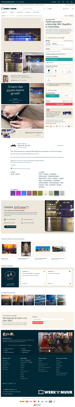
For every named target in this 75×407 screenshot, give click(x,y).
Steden (40, 174)
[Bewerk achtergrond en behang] (42, 21)
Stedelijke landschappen (53, 176)
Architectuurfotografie (43, 182)
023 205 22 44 (23, 345)
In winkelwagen (60, 104)
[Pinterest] (9, 383)
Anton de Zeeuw (51, 19)
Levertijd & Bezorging (26, 350)
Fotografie (61, 178)
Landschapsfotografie (54, 182)
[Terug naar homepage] (8, 8)
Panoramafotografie (48, 180)
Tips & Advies (36, 12)
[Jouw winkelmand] (72, 9)
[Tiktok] (15, 383)
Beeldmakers (20, 12)
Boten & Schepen (42, 178)
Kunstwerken (4, 12)
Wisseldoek (51, 62)
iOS (20, 80)
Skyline (61, 182)
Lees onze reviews (15, 102)
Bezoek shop (60, 145)
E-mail (30, 345)
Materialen (28, 12)
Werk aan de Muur (61, 358)
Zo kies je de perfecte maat (68, 49)
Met (67, 95)
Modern (40, 180)
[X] (13, 383)
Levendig (17, 174)
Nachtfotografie (56, 180)
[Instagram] (7, 383)
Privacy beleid (50, 398)
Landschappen (53, 174)
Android (24, 80)
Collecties (12, 12)
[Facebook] (11, 383)
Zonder (53, 95)
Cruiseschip (41, 184)
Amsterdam (46, 174)
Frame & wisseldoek (53, 59)
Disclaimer (33, 398)
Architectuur (55, 178)
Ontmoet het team (44, 351)
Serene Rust (41, 187)
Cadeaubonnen (25, 352)
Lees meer (13, 165)
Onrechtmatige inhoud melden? (41, 398)
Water (47, 184)
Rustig (12, 174)
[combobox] (32, 8)
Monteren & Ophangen (9, 352)
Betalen (6, 350)
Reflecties (59, 184)
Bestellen (24, 348)
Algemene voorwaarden (26, 398)
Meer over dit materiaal (68, 40)
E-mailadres (35, 316)
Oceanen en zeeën (43, 176)
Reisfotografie (52, 184)
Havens (49, 178)
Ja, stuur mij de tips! (37, 322)
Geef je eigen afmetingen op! (56, 54)
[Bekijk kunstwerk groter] (42, 19)
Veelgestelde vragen (8, 348)
